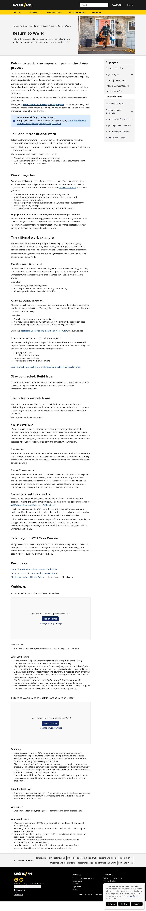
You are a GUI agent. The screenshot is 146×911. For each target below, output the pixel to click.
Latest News (77, 881)
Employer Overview (115, 68)
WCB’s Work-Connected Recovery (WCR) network (33, 505)
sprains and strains (108, 857)
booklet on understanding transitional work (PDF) (43, 330)
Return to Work (114, 96)
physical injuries (57, 857)
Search (75, 889)
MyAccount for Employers (117, 119)
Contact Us (108, 875)
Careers (76, 884)
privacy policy (131, 896)
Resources (96, 12)
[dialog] (124, 896)
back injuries (126, 857)
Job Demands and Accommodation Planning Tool (33, 573)
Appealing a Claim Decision (118, 125)
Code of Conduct (109, 881)
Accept (136, 904)
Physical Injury (112, 74)
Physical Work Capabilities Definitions (28, 577)
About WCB (116, 5)
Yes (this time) (50, 618)
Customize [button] (112, 904)
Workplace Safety (76, 12)
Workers (17, 12)
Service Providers (53, 12)
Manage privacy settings (51, 623)
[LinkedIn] (16, 880)
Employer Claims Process (44, 26)
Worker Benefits (114, 91)
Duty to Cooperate (67, 187)
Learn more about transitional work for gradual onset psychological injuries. (46, 367)
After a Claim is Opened (118, 86)
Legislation (77, 887)
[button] (132, 74)
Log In (130, 5)
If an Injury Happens (116, 80)
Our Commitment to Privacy (83, 878)
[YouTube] (21, 880)
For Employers (26, 26)
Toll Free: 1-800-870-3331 (112, 878)
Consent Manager (110, 884)
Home (15, 26)
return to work (125, 862)
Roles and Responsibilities (117, 131)
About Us (77, 875)
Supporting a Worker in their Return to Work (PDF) (34, 569)
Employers (33, 12)
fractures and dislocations (62, 862)
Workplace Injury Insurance (113, 111)
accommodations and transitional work (97, 862)
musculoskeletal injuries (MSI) (81, 857)
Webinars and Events (115, 137)
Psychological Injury (115, 103)
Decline (124, 904)
